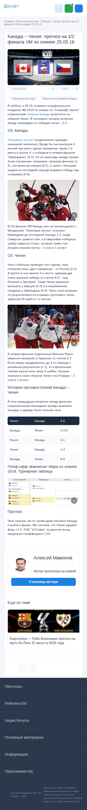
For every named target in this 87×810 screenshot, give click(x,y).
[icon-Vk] (22, 669)
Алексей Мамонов (53, 558)
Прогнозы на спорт (27, 21)
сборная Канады (38, 114)
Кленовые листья (21, 140)
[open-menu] (79, 8)
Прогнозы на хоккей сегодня (60, 98)
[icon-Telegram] (32, 669)
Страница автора (43, 582)
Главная (9, 21)
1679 (65, 88)
